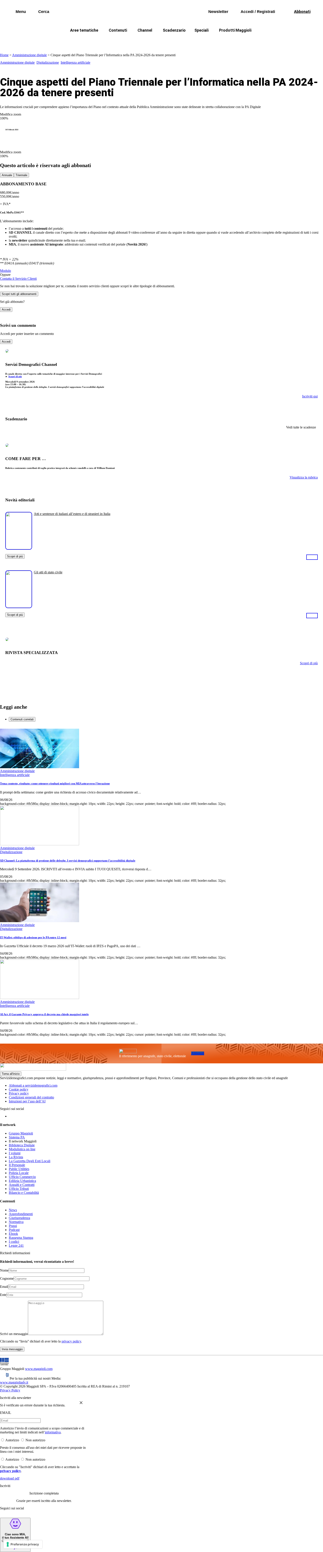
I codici (14, 1241)
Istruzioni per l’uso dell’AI (27, 1101)
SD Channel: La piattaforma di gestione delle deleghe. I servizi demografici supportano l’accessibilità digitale (67, 860)
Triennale (21, 175)
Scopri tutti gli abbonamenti (19, 294)
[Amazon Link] (312, 557)
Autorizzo (12, 1440)
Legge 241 (16, 1245)
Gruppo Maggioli (21, 1133)
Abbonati (197, 1053)
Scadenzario (174, 30)
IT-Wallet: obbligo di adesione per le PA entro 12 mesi (33, 937)
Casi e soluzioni (216, 41)
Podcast (14, 1230)
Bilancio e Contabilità (24, 1192)
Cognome (7, 1278)
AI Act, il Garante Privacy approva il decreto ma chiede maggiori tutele (44, 1014)
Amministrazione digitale (29, 55)
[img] (81, 1402)
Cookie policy (18, 1089)
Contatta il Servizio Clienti (18, 278)
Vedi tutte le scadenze (301, 427)
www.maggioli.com (39, 1369)
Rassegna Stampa (21, 1237)
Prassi (13, 1226)
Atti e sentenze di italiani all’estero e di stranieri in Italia (72, 514)
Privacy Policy (10, 1390)
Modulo (5, 271)
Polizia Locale (19, 1173)
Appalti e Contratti (21, 1185)
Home (4, 55)
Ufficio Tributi (19, 1189)
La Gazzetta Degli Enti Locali (29, 1161)
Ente (3, 1295)
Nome (4, 1270)
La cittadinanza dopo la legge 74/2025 (129, 41)
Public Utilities (19, 1169)
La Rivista (16, 1157)
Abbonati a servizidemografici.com (33, 1085)
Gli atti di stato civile (48, 572)
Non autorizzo (35, 1440)
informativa (53, 1432)
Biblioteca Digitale (22, 1145)
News (13, 1210)
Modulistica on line (22, 1149)
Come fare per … (75, 41)
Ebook (13, 1234)
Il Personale (17, 1165)
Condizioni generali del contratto (31, 1097)
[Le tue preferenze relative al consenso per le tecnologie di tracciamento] (23, 1544)
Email (4, 1286)
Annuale (7, 175)
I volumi (14, 1153)
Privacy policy (19, 1093)
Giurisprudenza (19, 1218)
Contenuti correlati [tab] (22, 719)
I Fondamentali (182, 41)
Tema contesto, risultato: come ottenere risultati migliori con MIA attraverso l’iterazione (55, 783)
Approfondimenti (21, 1214)
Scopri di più (15, 376)
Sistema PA (17, 1137)
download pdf (9, 1478)
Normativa (16, 1222)
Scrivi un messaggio (14, 1334)
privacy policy (71, 1341)
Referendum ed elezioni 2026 (262, 41)
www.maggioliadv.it (14, 1382)
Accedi (6, 309)
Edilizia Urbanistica (22, 1181)
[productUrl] (18, 548)
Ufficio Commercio (22, 1177)
